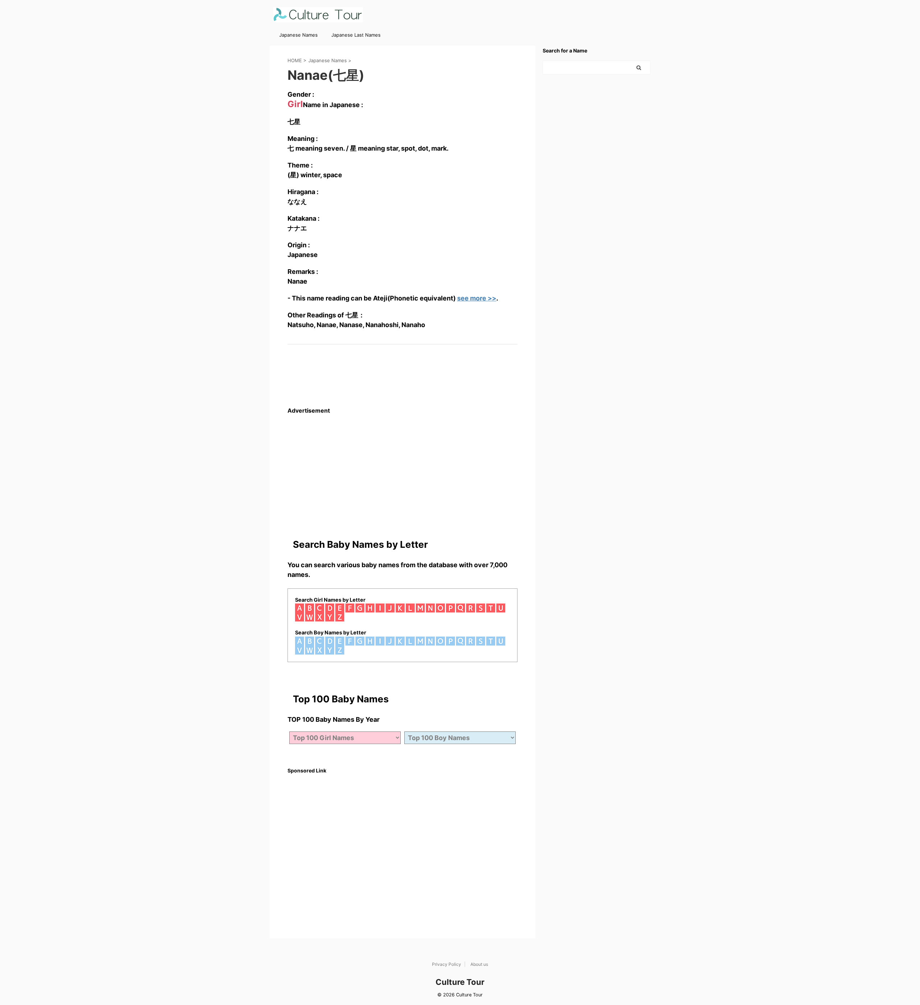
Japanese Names (298, 35)
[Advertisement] (403, 464)
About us (479, 964)
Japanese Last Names (356, 35)
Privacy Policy (446, 964)
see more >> (476, 298)
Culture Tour (460, 982)
